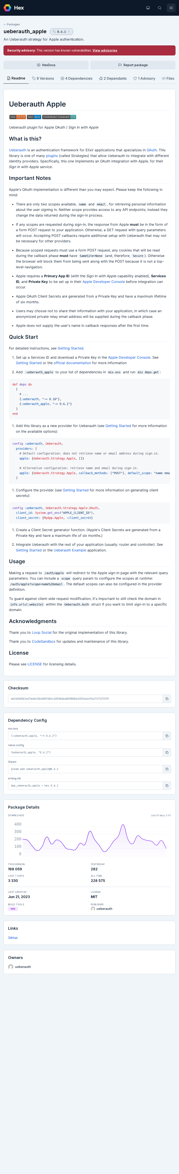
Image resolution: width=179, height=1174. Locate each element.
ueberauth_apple (24, 31)
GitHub (13, 938)
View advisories (105, 50)
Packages (13, 24)
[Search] (160, 8)
